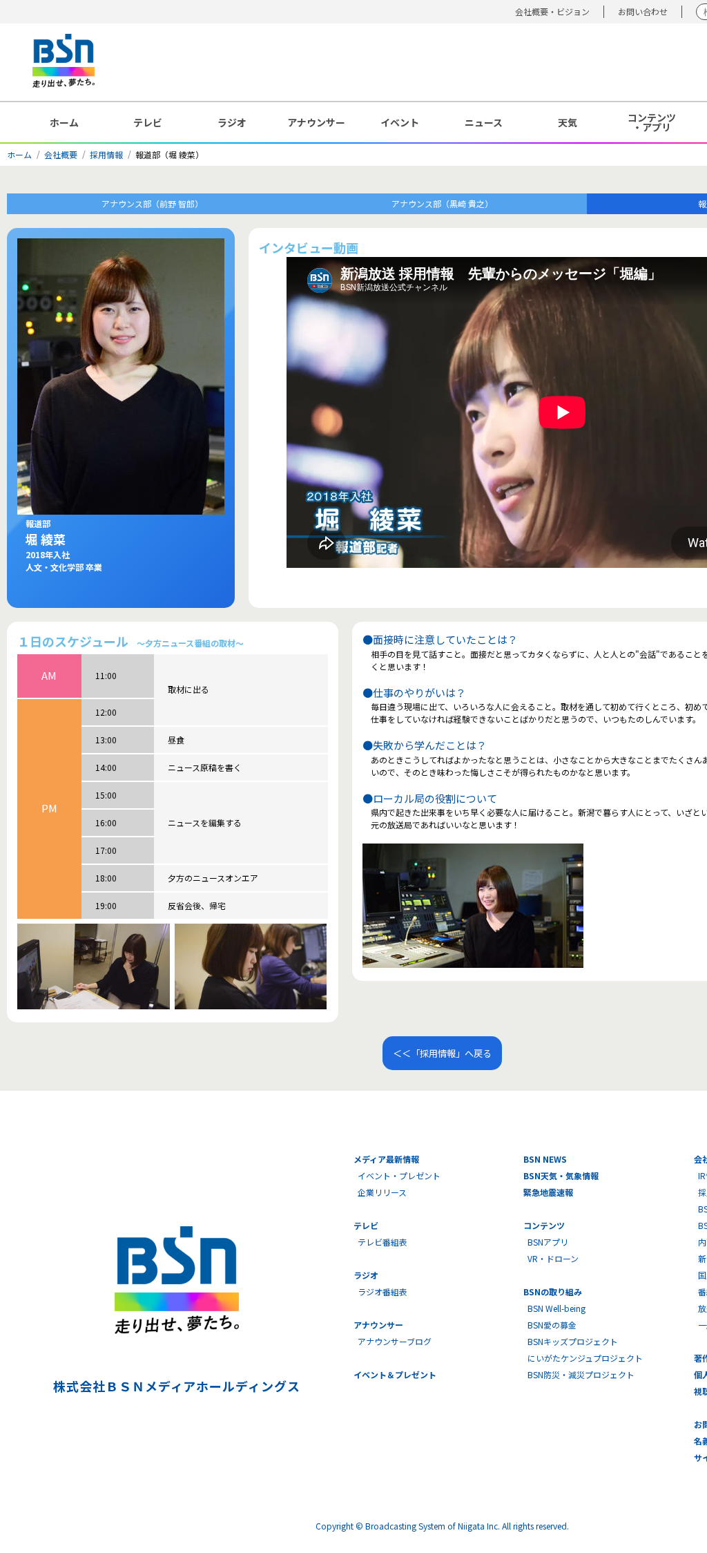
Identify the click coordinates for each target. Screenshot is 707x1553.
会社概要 (60, 154)
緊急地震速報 (548, 1192)
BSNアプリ (547, 1242)
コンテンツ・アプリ (652, 122)
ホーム (64, 122)
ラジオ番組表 (382, 1291)
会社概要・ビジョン (552, 11)
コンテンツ (544, 1225)
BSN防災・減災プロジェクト (581, 1374)
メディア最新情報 (386, 1159)
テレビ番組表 (382, 1242)
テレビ (147, 122)
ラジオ (231, 122)
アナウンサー (316, 122)
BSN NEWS (545, 1159)
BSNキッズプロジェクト (572, 1341)
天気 (567, 122)
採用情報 (106, 154)
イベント (399, 122)
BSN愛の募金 (552, 1325)
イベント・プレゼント (399, 1175)
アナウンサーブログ (395, 1341)
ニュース (484, 122)
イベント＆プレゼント (395, 1374)
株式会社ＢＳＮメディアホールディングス (176, 1386)
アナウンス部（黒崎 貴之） (442, 203)
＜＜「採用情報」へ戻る (442, 1053)
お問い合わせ (643, 11)
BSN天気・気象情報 (561, 1175)
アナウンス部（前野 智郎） (152, 203)
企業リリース (382, 1192)
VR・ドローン (553, 1258)
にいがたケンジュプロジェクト (585, 1358)
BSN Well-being (556, 1308)
